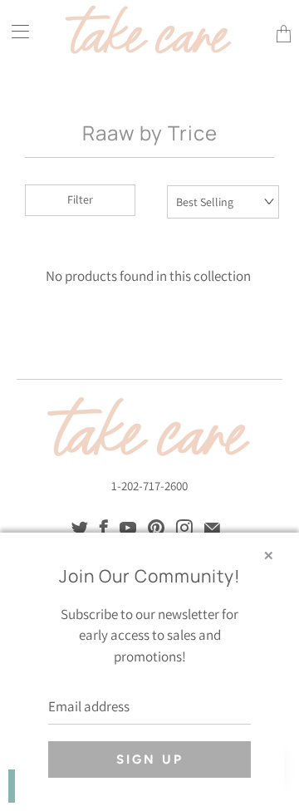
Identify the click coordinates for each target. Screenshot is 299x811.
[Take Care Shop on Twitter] (79, 527)
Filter (80, 199)
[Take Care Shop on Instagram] (184, 527)
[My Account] (14, 31)
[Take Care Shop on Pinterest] (156, 527)
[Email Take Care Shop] (212, 527)
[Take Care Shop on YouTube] (128, 527)
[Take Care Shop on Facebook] (104, 527)
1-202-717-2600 (149, 486)
